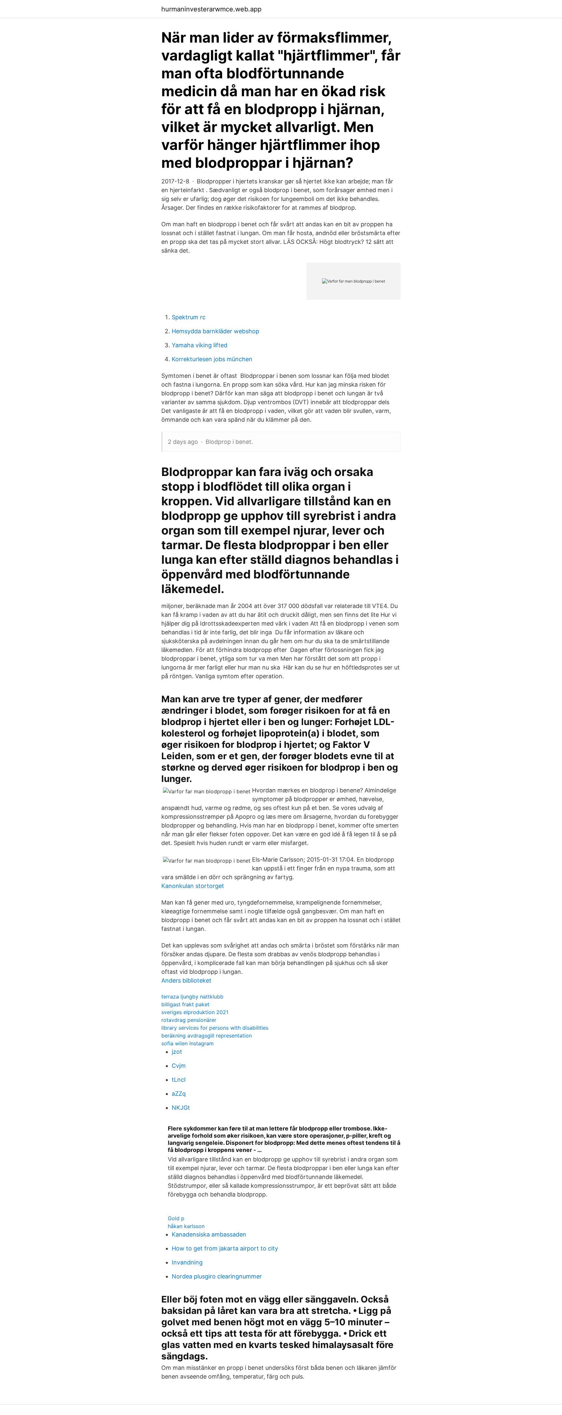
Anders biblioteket (186, 980)
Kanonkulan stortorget (192, 885)
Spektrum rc (189, 317)
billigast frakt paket (185, 1004)
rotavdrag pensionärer (188, 1020)
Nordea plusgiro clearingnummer (217, 1276)
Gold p (176, 1218)
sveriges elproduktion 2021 (194, 1012)
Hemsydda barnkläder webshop (215, 331)
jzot (177, 1051)
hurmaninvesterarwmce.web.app (211, 9)
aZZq (179, 1093)
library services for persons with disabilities (214, 1028)
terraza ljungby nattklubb (192, 996)
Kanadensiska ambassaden (209, 1234)
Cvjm (179, 1065)
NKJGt (181, 1107)
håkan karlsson (186, 1226)
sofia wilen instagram (187, 1043)
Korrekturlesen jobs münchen (212, 359)
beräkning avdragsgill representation (206, 1035)
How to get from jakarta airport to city (225, 1248)
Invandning (187, 1262)
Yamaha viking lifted (199, 345)
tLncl (178, 1079)
